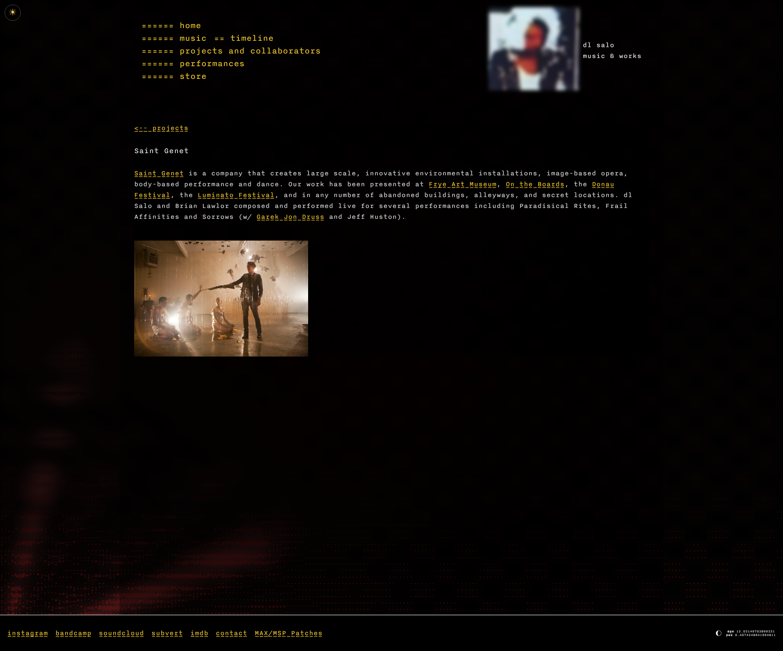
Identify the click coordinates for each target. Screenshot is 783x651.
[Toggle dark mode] (533, 48)
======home (171, 25)
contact (231, 633)
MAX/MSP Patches (289, 633)
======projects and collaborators (231, 50)
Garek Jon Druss (290, 217)
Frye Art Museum (463, 184)
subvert (167, 633)
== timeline (244, 38)
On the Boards (535, 184)
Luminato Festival (236, 195)
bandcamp (73, 633)
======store (174, 76)
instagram (27, 633)
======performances (193, 63)
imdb (199, 633)
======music (174, 38)
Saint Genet (159, 173)
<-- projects (161, 128)
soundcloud (121, 633)
